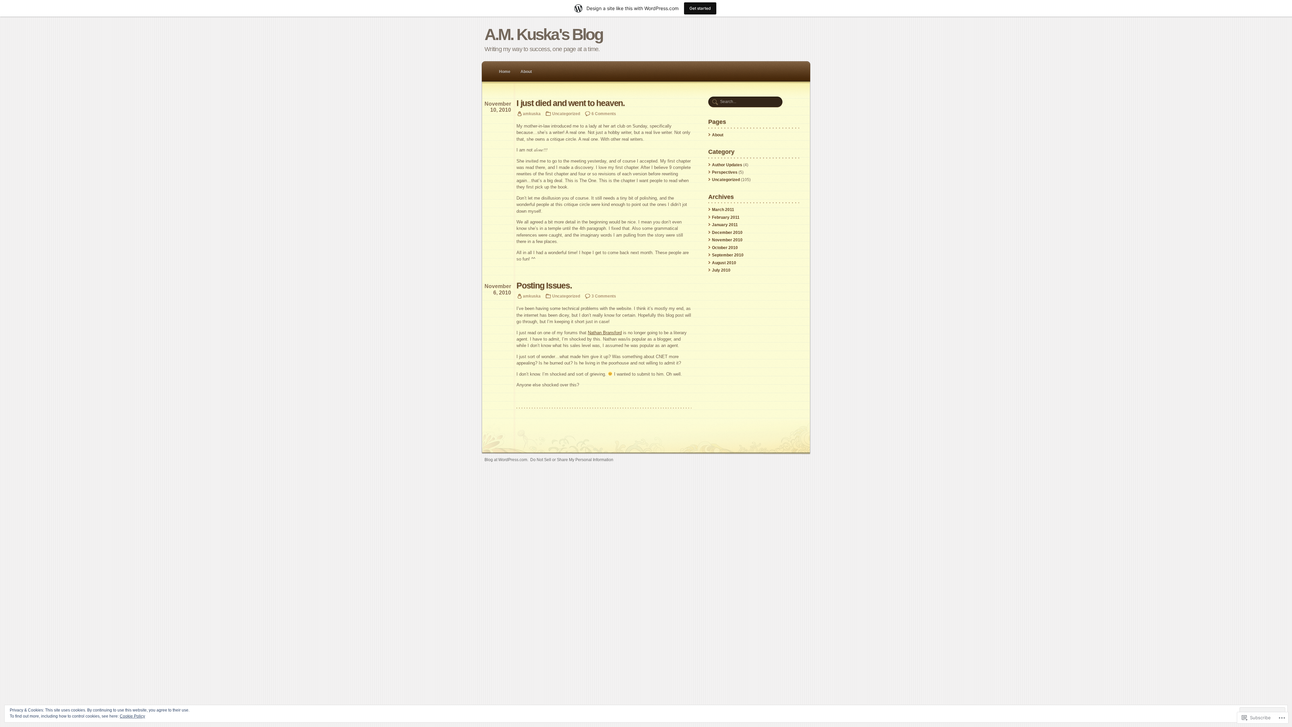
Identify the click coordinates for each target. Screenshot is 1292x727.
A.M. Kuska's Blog (544, 34)
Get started (700, 8)
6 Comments (603, 113)
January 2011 (725, 224)
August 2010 (724, 263)
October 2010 (725, 247)
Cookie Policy (132, 716)
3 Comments (603, 296)
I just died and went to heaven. (570, 103)
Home (504, 71)
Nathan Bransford (605, 332)
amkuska (532, 113)
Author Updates (727, 165)
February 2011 (726, 217)
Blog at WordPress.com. (506, 459)
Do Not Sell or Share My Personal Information (571, 459)
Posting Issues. (544, 285)
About (526, 71)
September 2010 (728, 255)
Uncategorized (566, 113)
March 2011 (723, 209)
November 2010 (727, 240)
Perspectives (725, 172)
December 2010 (727, 232)
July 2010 (721, 270)
